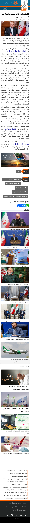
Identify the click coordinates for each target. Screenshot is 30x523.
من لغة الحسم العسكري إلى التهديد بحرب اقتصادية (16, 432)
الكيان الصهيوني (20, 196)
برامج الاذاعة (17, 503)
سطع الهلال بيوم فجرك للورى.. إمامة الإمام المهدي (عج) (16, 410)
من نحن (14, 510)
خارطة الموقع (22, 510)
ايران (18, 171)
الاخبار (24, 503)
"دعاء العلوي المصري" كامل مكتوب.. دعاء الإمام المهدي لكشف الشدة (17, 388)
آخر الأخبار (23, 462)
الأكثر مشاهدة (22, 466)
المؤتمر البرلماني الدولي (19, 192)
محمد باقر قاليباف (21, 144)
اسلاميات (23, 507)
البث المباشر (15, 507)
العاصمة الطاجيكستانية (16, 51)
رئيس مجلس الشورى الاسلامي (10, 179)
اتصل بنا (8, 507)
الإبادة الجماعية (10, 129)
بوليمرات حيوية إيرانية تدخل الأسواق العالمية (16, 453)
